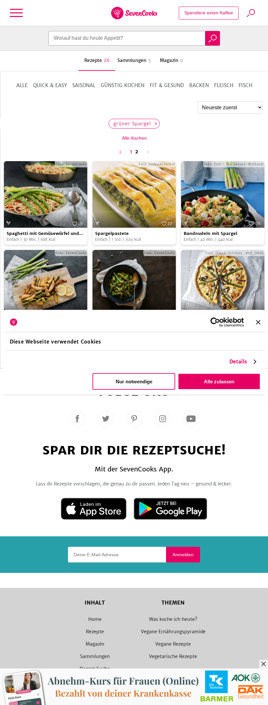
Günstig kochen (122, 85)
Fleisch (223, 85)
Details (238, 362)
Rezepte (95, 632)
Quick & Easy (50, 85)
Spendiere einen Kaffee (208, 12)
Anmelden (183, 554)
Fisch (245, 85)
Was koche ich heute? (173, 619)
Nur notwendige (134, 381)
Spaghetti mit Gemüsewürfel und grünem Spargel (43, 234)
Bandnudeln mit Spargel (210, 233)
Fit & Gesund (167, 85)
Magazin (95, 644)
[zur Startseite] (134, 13)
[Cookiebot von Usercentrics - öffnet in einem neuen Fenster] (215, 322)
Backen (199, 85)
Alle (22, 85)
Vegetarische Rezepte (173, 656)
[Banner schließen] (258, 322)
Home (95, 619)
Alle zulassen (219, 381)
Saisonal (83, 85)
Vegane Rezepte (173, 644)
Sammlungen (95, 656)
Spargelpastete (112, 233)
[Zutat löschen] (155, 123)
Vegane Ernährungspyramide (173, 632)
